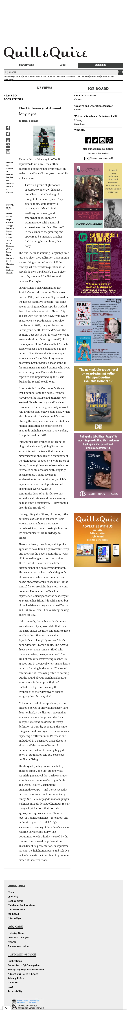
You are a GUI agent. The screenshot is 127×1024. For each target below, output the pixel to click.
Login (63, 65)
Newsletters (26, 65)
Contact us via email (101, 158)
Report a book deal (98, 154)
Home (11, 892)
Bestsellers (107, 77)
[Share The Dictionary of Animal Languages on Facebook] (8, 128)
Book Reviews (31, 77)
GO (120, 72)
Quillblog (13, 897)
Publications (15, 961)
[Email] (8, 151)
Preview (95, 77)
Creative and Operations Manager (93, 106)
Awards (12, 942)
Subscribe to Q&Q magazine (24, 965)
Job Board (83, 77)
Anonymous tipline (18, 946)
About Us (13, 983)
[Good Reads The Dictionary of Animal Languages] (8, 140)
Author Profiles (66, 77)
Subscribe (100, 65)
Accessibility (15, 991)
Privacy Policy (16, 978)
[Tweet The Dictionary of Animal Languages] (8, 134)
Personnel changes (18, 938)
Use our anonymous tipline (98, 149)
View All (79, 130)
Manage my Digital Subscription (26, 970)
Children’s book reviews (21, 905)
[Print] (8, 145)
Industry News (16, 933)
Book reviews (15, 901)
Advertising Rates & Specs (23, 974)
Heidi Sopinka (30, 121)
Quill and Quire (50, 54)
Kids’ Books (48, 77)
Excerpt (9, 79)
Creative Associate (85, 96)
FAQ (10, 987)
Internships (14, 918)
